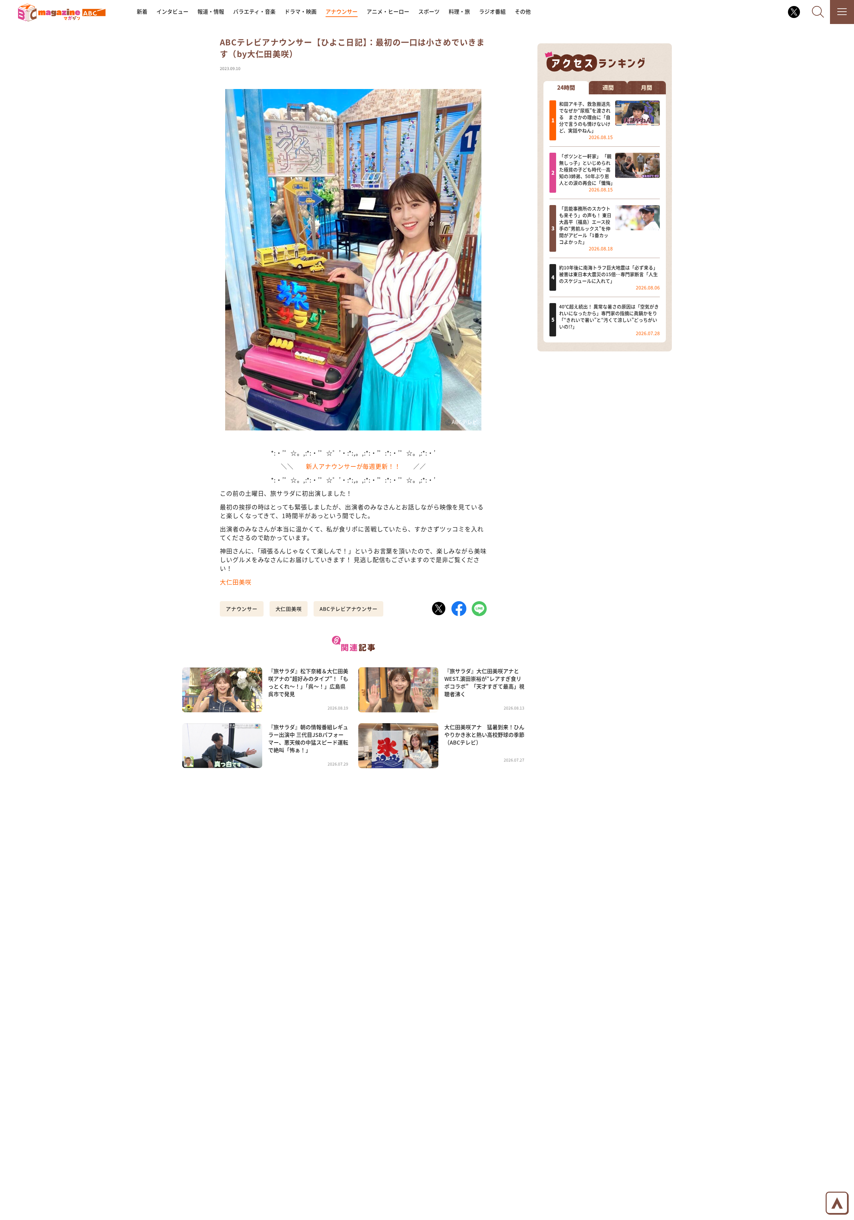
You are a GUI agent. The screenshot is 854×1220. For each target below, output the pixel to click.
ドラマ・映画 (301, 11)
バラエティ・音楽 (254, 11)
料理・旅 (459, 11)
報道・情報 (210, 11)
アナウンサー (342, 11)
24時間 (566, 87)
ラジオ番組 (492, 11)
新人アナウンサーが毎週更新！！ (353, 466)
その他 (523, 11)
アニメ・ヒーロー (388, 11)
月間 (646, 87)
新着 (142, 11)
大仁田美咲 (236, 581)
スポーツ (429, 11)
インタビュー (172, 11)
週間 (608, 87)
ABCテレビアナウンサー (348, 608)
